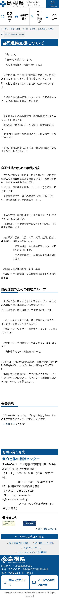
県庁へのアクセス (17, 582)
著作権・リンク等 (44, 543)
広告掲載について (47, 528)
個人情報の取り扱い (19, 543)
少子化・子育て (29, 28)
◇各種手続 (9, 424)
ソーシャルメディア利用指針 (32, 552)
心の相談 (41, 28)
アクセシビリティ (32, 547)
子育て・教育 (14, 28)
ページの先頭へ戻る (31, 537)
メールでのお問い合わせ (46, 582)
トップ (4, 28)
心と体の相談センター (14, 34)
